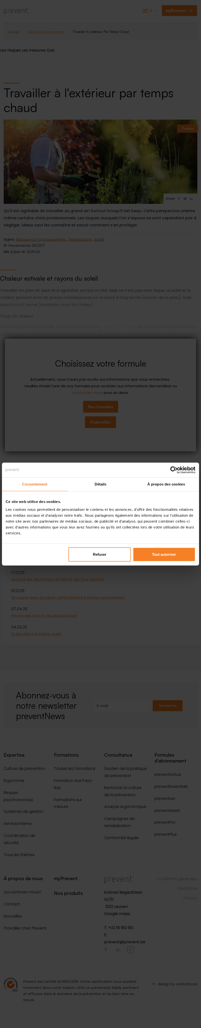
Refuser (99, 554)
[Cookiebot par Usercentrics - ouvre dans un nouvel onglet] (173, 470)
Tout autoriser (164, 554)
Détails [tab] (101, 484)
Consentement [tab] (34, 484)
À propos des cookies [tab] (166, 484)
